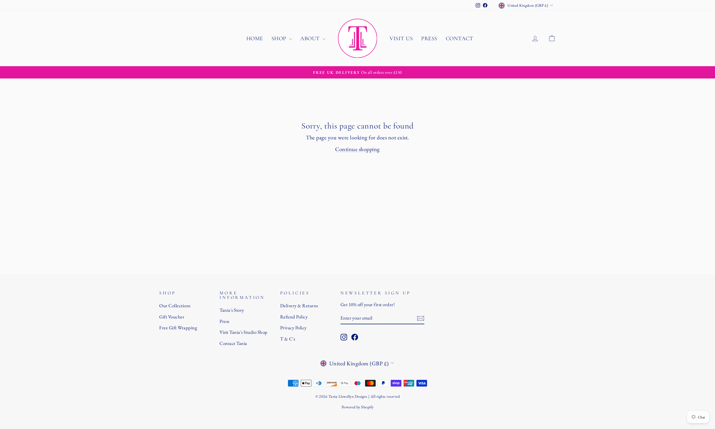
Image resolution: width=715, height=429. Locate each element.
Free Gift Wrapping (178, 328)
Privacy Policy (293, 328)
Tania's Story (232, 310)
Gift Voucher (171, 317)
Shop (279, 38)
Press (429, 38)
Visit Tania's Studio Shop (244, 332)
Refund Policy (294, 317)
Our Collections (174, 305)
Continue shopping (357, 149)
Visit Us (401, 38)
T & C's (287, 339)
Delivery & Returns (299, 305)
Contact (459, 38)
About (310, 38)
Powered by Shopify (358, 406)
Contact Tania (233, 343)
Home (254, 38)
